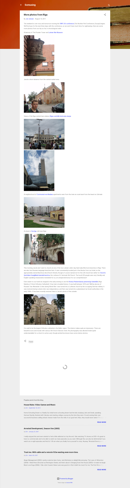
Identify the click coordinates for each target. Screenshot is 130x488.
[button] (105, 15)
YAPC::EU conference (67, 24)
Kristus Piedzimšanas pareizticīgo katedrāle (83, 282)
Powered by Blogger (66, 479)
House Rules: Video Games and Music (39, 405)
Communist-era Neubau (45, 194)
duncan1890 (69, 482)
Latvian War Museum (56, 32)
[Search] (109, 5)
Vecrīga (33, 231)
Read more (101, 422)
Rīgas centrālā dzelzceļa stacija (60, 116)
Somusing (30, 4)
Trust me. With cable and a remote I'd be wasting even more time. (51, 452)
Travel (31, 342)
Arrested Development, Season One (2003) (42, 428)
